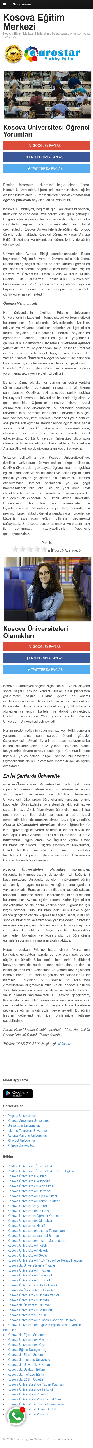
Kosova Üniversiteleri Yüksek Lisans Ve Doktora (42, 1319)
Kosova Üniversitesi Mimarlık (28, 1414)
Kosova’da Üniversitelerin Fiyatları (32, 1265)
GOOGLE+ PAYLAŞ (46, 145)
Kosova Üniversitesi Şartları (27, 1205)
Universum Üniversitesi (24, 1125)
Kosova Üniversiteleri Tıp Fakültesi (32, 1196)
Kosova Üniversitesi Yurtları (27, 1176)
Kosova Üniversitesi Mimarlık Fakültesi (35, 1399)
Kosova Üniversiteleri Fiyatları (29, 1270)
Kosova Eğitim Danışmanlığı (27, 1349)
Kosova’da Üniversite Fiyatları (29, 1364)
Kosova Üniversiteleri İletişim (28, 1245)
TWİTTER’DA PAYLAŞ (46, 669)
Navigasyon (22, 4)
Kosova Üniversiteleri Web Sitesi (31, 1186)
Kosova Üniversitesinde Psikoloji (30, 1389)
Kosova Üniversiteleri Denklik (28, 1300)
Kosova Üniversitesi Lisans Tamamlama (36, 1404)
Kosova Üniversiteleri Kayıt (27, 1344)
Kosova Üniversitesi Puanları (28, 1394)
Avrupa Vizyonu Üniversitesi (27, 1135)
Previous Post (46, 1057)
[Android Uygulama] (18, 1093)
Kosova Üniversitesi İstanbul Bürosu (33, 1235)
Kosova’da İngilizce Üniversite (29, 1359)
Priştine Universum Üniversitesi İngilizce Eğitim (41, 1171)
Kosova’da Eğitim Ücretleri (26, 1379)
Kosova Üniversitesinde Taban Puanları (36, 1384)
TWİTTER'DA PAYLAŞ (46, 168)
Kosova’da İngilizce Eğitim (26, 1374)
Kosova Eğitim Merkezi (34, 21)
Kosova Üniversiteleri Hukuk (28, 1250)
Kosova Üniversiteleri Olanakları (35, 632)
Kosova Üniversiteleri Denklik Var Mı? (34, 1295)
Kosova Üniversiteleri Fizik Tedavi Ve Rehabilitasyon (45, 1260)
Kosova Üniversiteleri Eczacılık (29, 1280)
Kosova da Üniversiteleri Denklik (30, 1290)
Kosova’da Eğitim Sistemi (26, 1354)
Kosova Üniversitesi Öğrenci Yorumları (46, 130)
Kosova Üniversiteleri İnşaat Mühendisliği (37, 1240)
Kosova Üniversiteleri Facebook (30, 1275)
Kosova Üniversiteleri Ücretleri (29, 1191)
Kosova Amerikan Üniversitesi (29, 1120)
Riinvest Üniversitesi (22, 1140)
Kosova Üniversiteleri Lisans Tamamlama (37, 1230)
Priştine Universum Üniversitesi (30, 1166)
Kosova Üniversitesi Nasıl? (26, 1225)
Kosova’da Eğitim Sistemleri (27, 1334)
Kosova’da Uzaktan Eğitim (26, 1369)
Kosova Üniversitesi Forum (27, 1315)
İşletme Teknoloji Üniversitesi (28, 1130)
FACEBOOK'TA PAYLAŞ (45, 157)
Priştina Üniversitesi (22, 1115)
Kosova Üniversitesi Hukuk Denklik (32, 1409)
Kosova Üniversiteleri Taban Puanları (34, 1200)
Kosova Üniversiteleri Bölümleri (30, 1310)
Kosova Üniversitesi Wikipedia (29, 1181)
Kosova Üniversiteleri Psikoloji (29, 1210)
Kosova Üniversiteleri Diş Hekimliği (32, 1285)
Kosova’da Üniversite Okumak (29, 1305)
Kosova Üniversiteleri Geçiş (27, 1255)
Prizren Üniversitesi (21, 1145)
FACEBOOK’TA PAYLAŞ (45, 658)
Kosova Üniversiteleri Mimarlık (29, 1339)
